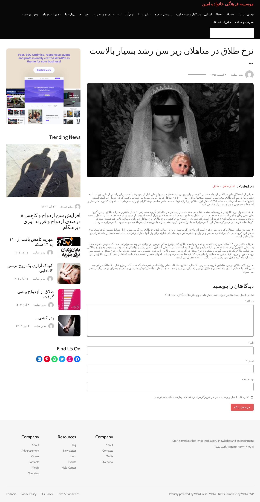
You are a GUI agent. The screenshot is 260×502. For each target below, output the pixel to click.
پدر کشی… (45, 317)
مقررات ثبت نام (221, 22)
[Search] (214, 33)
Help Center (69, 467)
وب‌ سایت (248, 379)
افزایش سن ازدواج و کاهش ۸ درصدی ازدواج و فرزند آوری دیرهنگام (50, 221)
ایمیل (250, 361)
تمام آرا (130, 14)
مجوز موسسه (30, 14)
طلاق (216, 186)
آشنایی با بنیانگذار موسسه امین (194, 14)
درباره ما (70, 14)
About (109, 445)
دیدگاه (249, 301)
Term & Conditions (68, 494)
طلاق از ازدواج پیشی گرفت (35, 294)
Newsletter (69, 450)
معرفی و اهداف (244, 22)
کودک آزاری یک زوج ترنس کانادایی (30, 268)
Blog (73, 445)
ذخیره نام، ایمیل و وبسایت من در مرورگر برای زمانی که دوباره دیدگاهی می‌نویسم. (201, 397)
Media (109, 456)
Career (35, 456)
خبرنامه (84, 14)
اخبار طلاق (229, 186)
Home (230, 14)
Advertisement (30, 450)
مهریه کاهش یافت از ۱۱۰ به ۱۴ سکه (31, 242)
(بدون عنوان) (246, 14)
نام (251, 342)
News (219, 14)
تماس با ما (144, 14)
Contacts (107, 450)
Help (73, 456)
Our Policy (47, 494)
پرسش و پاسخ (163, 14)
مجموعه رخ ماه (52, 14)
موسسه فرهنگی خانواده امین (228, 3)
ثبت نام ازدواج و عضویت (107, 14)
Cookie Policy (28, 494)
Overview (107, 462)
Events (72, 462)
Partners (11, 494)
